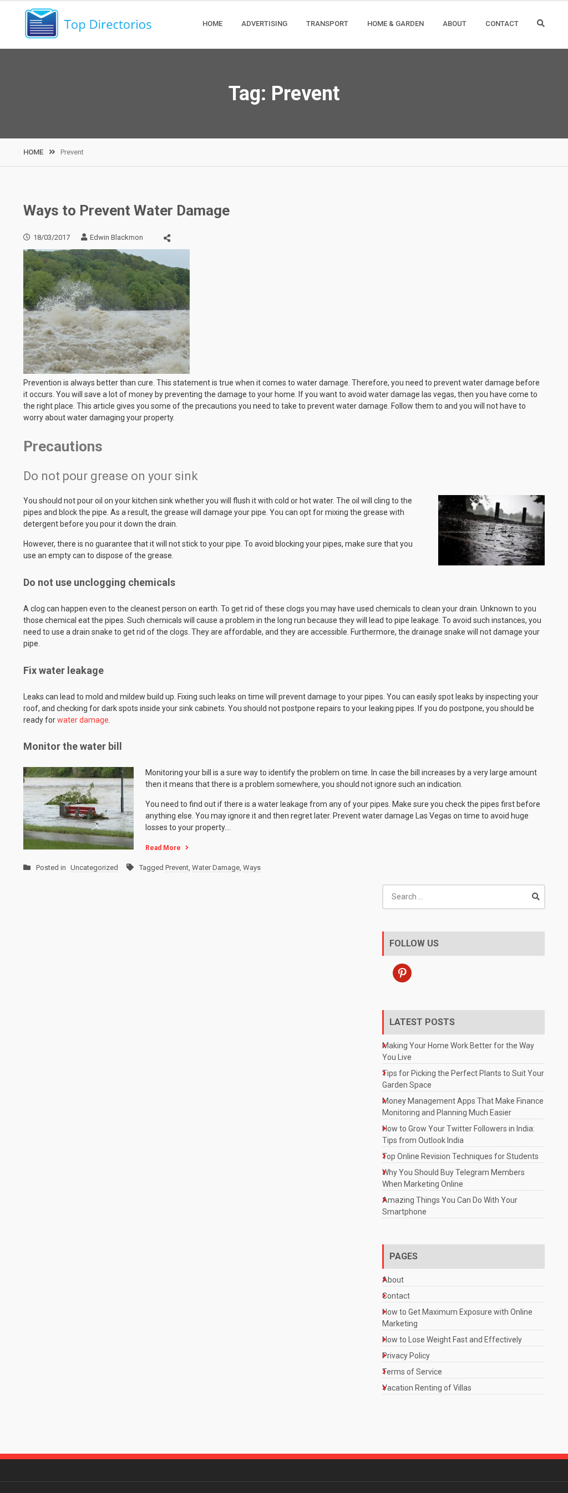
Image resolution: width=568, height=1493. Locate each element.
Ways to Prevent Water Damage (126, 210)
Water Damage (216, 867)
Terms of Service (412, 1371)
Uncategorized (94, 867)
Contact (502, 23)
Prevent (177, 867)
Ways (252, 867)
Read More (163, 848)
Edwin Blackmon (116, 237)
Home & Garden (395, 23)
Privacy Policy (406, 1355)
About (454, 23)
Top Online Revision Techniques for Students (460, 1156)
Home (212, 23)
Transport (327, 23)
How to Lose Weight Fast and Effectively (452, 1339)
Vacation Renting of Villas (426, 1387)
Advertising (264, 23)
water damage (83, 719)
